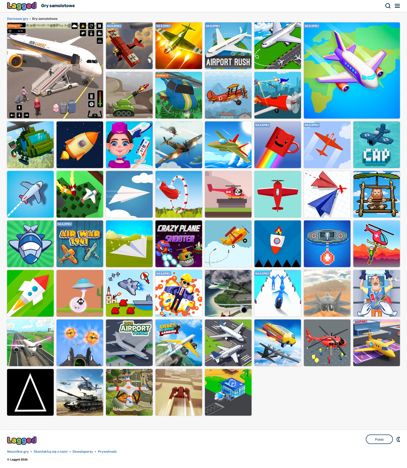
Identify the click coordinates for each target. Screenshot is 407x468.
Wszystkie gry (18, 452)
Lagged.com (22, 441)
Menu (397, 6)
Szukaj (388, 6)
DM (398, 439)
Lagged (22, 6)
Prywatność (107, 452)
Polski (379, 439)
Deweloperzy (83, 452)
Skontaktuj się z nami (51, 452)
